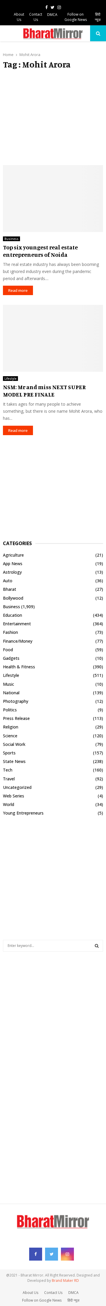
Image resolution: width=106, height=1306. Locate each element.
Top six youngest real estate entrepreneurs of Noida (40, 251)
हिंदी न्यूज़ (97, 17)
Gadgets (11, 658)
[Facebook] (35, 1254)
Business (11, 239)
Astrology (12, 572)
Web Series (13, 796)
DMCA (52, 14)
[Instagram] (67, 1254)
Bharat (9, 589)
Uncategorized (17, 787)
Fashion (10, 632)
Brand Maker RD (65, 1280)
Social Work (14, 744)
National (11, 692)
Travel (9, 779)
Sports (9, 753)
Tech (7, 770)
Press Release (16, 718)
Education (12, 615)
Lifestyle (10, 378)
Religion (10, 727)
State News (14, 761)
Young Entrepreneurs (23, 813)
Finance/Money (17, 641)
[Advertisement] (53, 117)
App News (12, 563)
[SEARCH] (96, 946)
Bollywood (13, 598)
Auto (7, 580)
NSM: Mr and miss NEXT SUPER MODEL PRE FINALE (44, 390)
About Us (19, 17)
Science (10, 735)
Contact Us (35, 17)
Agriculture (13, 555)
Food (8, 649)
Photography (15, 701)
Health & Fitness (19, 667)
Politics (10, 710)
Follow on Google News (75, 17)
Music (8, 684)
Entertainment (17, 623)
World (8, 804)
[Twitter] (51, 1254)
